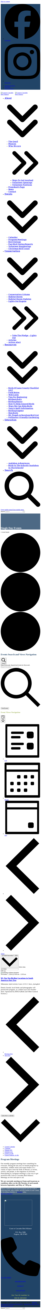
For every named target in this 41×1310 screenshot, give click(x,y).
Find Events (5, 708)
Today (3, 954)
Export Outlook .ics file (12, 1155)
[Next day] (22, 950)
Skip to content (5, 1)
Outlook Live (9, 1152)
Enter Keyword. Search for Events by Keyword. (15, 665)
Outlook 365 (8, 1150)
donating (19, 1192)
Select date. (22, 967)
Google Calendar (10, 1147)
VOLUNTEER (20, 1290)
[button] (12, 509)
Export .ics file (9, 1153)
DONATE (20, 1286)
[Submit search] (24, 512)
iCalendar (7, 1148)
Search (3, 511)
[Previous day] (22, 893)
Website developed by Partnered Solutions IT (19, 1303)
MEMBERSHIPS (20, 1281)
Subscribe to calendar (8, 1115)
